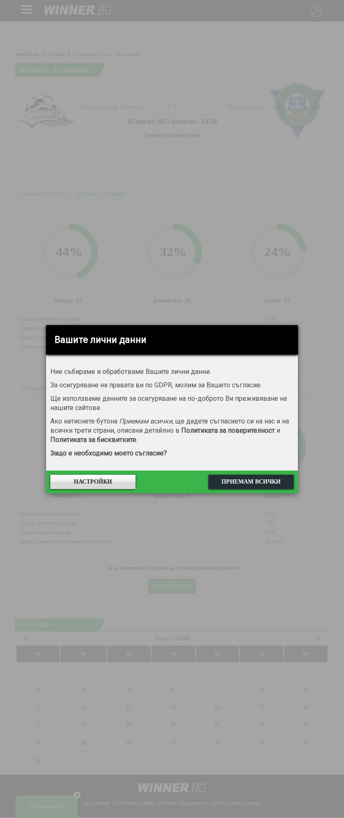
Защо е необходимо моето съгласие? (108, 453)
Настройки (93, 482)
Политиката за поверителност (228, 430)
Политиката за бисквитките (93, 440)
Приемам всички (251, 482)
